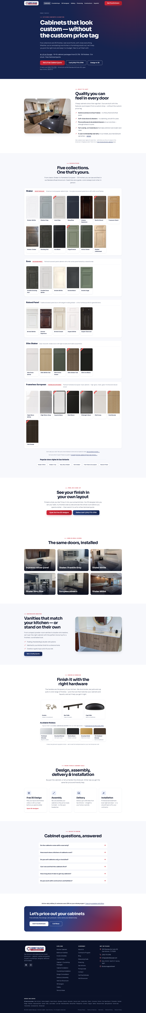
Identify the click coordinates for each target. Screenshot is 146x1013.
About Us (81, 949)
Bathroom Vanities (62, 953)
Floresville (114, 1001)
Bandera (60, 1001)
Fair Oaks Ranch (106, 1001)
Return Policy (118, 1010)
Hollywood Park (37, 1003)
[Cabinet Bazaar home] (34, 949)
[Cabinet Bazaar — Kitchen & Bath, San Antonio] (31, 3)
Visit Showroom (83, 978)
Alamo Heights (45, 1001)
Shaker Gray (52, 464)
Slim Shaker (77, 464)
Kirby (47, 1003)
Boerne (65, 1001)
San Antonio (82, 965)
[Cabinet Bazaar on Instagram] (31, 965)
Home (41, 13)
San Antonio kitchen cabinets (105, 142)
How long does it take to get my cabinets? (55, 874)
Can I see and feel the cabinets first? (53, 867)
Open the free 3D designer (59, 512)
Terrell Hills (27, 1006)
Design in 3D (95, 63)
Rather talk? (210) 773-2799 (86, 512)
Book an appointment (108, 966)
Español (96, 3)
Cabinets (47, 3)
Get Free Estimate (113, 3)
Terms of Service (91, 1010)
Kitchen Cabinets (62, 949)
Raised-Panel (104, 464)
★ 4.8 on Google (46, 54)
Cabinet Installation (62, 968)
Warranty (100, 1010)
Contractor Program (84, 953)
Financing (80, 3)
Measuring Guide (83, 959)
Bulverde (70, 1001)
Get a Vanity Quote (33, 654)
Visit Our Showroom (63, 981)
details (89, 136)
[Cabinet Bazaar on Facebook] (26, 965)
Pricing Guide (82, 969)
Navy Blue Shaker (65, 464)
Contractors (88, 3)
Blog (79, 956)
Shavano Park (100, 1003)
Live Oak (58, 1003)
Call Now (55, 924)
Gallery (73, 3)
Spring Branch (108, 1003)
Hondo (43, 1003)
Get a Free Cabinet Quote (52, 63)
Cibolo (89, 1001)
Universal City (34, 1006)
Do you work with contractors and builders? (56, 881)
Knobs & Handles (62, 956)
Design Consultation (63, 974)
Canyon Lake (76, 1001)
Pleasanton (79, 1003)
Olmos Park (73, 1003)
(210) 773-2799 (52, 67)
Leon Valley (52, 1003)
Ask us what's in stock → (93, 451)
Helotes (30, 1003)
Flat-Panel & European (90, 464)
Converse (94, 1001)
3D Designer (65, 3)
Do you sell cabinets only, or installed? (54, 859)
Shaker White (42, 464)
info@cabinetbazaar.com (109, 958)
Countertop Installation (64, 971)
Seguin (90, 1003)
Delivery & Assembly (62, 977)
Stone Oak (116, 1003)
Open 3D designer (33, 808)
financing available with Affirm (94, 903)
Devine (99, 1001)
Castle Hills (84, 1001)
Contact (80, 972)
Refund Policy (109, 1010)
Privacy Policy (81, 1010)
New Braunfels (65, 1003)
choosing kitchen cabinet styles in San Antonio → (84, 455)
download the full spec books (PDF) (94, 726)
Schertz (85, 1003)
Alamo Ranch (53, 1001)
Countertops (56, 3)
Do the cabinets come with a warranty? (54, 845)
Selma (94, 1003)
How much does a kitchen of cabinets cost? (56, 852)
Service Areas (61, 990)
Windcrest (42, 1006)
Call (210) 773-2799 (76, 63)
